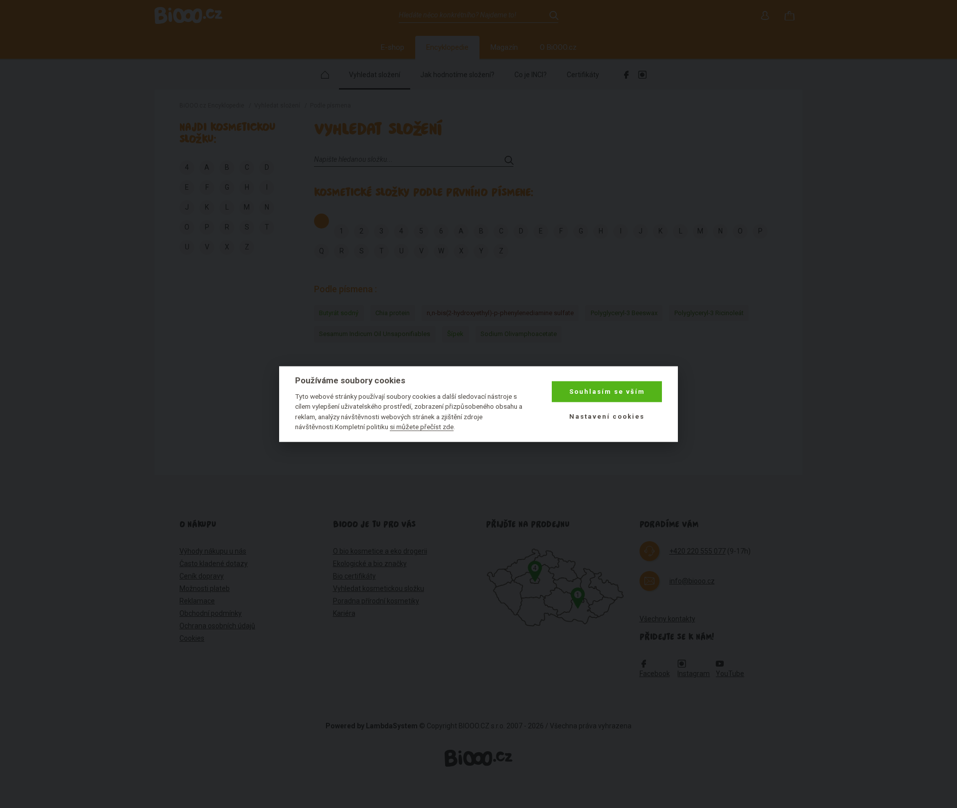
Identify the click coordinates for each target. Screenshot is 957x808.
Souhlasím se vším (607, 391)
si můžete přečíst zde (422, 427)
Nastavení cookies (606, 416)
